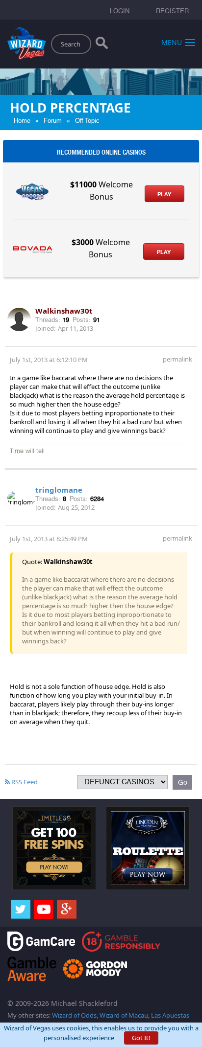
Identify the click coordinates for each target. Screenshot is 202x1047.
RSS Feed (24, 781)
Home (22, 120)
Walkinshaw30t (64, 311)
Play (164, 194)
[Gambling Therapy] (95, 968)
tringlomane (58, 490)
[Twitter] (20, 909)
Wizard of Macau (124, 1015)
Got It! (141, 1037)
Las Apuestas (170, 1015)
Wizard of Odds (74, 1015)
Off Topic (87, 120)
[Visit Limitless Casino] (54, 847)
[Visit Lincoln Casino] (148, 847)
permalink (177, 359)
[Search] (102, 45)
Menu (171, 42)
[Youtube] (43, 909)
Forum (53, 120)
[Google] (66, 909)
